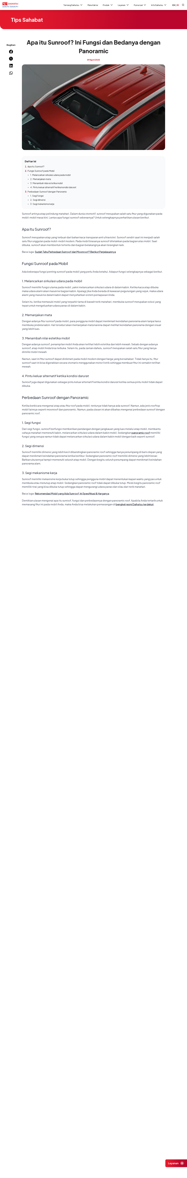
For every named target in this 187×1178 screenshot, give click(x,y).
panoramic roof (141, 432)
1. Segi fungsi (37, 195)
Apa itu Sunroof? (36, 166)
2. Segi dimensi (37, 199)
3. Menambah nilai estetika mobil (46, 183)
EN (173, 5)
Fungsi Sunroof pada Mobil (41, 170)
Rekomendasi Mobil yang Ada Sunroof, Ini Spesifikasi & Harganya (72, 493)
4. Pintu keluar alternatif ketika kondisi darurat (53, 187)
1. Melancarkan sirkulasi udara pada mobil (50, 175)
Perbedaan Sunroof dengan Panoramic (47, 191)
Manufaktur (93, 5)
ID (178, 5)
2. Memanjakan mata (40, 179)
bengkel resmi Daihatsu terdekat (135, 504)
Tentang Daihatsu (71, 5)
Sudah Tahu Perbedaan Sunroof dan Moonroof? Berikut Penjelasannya (75, 251)
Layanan (121, 5)
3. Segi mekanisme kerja (42, 203)
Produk (106, 5)
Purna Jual (138, 5)
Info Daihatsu (157, 5)
